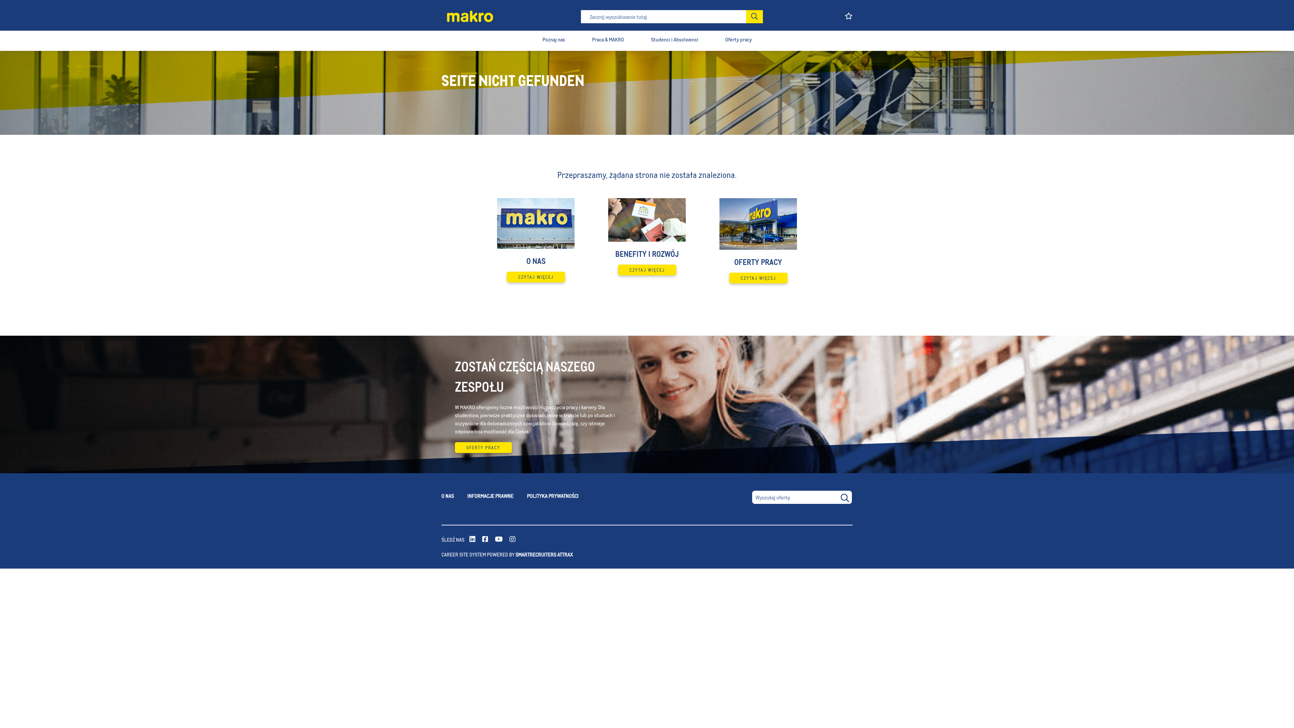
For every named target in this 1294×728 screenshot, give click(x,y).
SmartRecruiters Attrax (544, 554)
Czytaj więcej (536, 277)
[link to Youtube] (498, 540)
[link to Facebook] (485, 540)
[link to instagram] (512, 540)
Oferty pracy (483, 447)
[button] (754, 16)
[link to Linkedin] (472, 540)
